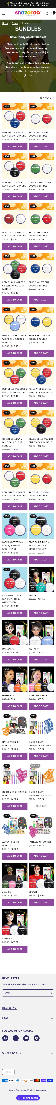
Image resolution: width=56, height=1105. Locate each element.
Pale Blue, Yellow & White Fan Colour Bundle (14, 339)
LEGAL (6, 1018)
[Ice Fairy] (41, 632)
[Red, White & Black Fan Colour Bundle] (14, 166)
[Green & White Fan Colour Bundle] (41, 166)
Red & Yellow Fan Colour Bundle (39, 494)
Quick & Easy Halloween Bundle (40, 794)
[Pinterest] (37, 1038)
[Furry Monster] (41, 679)
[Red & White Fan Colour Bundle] (41, 116)
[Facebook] (5, 1038)
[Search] (47, 13)
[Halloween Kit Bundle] (14, 726)
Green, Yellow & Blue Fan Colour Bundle (12, 442)
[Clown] (41, 875)
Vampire (7, 939)
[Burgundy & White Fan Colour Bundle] (14, 216)
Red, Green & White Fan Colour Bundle (14, 494)
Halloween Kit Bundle (11, 744)
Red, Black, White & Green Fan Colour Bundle (13, 285)
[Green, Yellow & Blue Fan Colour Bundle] (14, 422)
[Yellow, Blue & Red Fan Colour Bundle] (41, 372)
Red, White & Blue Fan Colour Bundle (14, 134)
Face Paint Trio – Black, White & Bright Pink (12, 545)
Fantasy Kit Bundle (40, 842)
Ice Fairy (34, 649)
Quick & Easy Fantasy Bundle (14, 794)
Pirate (32, 596)
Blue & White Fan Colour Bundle (39, 284)
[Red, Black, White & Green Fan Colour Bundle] (14, 266)
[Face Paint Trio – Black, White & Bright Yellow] (41, 526)
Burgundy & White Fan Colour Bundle (14, 234)
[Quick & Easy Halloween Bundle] (41, 775)
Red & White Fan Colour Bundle (38, 134)
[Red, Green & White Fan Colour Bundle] (14, 476)
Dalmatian (8, 649)
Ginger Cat (9, 696)
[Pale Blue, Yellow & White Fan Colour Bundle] (14, 319)
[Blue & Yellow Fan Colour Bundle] (41, 319)
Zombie (6, 892)
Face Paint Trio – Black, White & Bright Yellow (39, 545)
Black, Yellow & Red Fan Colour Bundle (41, 441)
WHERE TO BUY (11, 1053)
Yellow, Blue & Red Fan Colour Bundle (40, 391)
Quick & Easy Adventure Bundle (40, 744)
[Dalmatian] (14, 632)
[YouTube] (26, 1038)
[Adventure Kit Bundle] (14, 825)
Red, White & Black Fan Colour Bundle (14, 184)
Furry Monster (38, 696)
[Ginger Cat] (14, 679)
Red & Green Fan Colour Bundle (38, 234)
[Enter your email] (51, 993)
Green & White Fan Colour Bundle (40, 184)
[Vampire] (14, 922)
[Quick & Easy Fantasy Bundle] (14, 775)
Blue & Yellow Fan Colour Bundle (39, 337)
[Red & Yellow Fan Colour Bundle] (41, 476)
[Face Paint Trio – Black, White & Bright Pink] (14, 526)
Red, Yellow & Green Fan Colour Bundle (14, 391)
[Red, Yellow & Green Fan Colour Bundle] (14, 372)
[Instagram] (16, 1038)
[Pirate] (41, 579)
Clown (33, 892)
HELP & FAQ (9, 1008)
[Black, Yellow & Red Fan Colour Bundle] (41, 422)
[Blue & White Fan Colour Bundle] (41, 266)
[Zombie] (14, 875)
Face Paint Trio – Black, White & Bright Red (12, 599)
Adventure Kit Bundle (10, 844)
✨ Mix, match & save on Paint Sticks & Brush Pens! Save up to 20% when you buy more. (28, 4)
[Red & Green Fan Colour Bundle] (41, 216)
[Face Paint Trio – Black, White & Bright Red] (14, 579)
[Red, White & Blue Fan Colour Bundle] (14, 116)
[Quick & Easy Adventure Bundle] (41, 726)
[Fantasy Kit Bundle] (41, 825)
